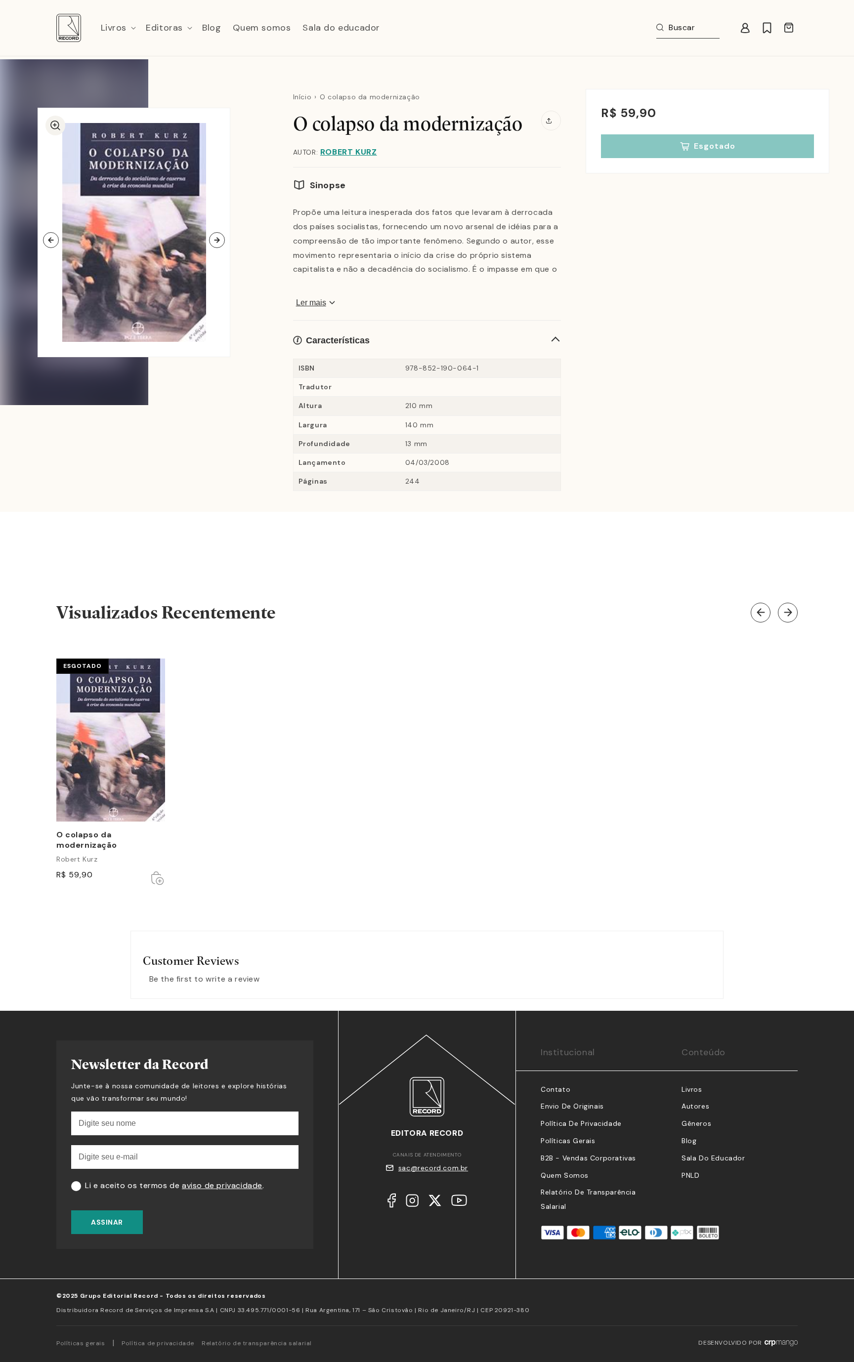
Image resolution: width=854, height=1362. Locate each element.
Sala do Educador (713, 1158)
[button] (117, 28)
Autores (695, 1106)
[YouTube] (459, 1203)
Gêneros (696, 1123)
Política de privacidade (158, 1343)
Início (302, 96)
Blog (689, 1140)
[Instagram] (412, 1203)
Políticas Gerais (568, 1140)
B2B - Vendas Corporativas (588, 1158)
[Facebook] (391, 1203)
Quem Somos (565, 1175)
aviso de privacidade (222, 1185)
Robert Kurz (348, 152)
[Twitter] (434, 1203)
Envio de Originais (572, 1106)
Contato (555, 1089)
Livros (692, 1089)
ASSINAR (107, 1222)
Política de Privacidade (581, 1123)
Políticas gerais (80, 1343)
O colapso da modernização (86, 840)
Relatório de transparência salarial (257, 1343)
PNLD (690, 1175)
